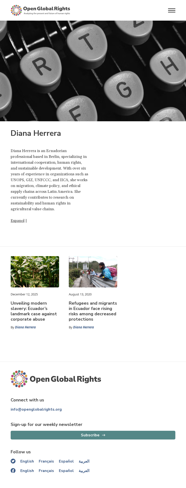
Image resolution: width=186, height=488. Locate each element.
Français (46, 461)
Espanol (17, 220)
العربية (84, 461)
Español (66, 461)
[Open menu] (171, 10)
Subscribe (90, 435)
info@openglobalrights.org (36, 409)
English (27, 461)
